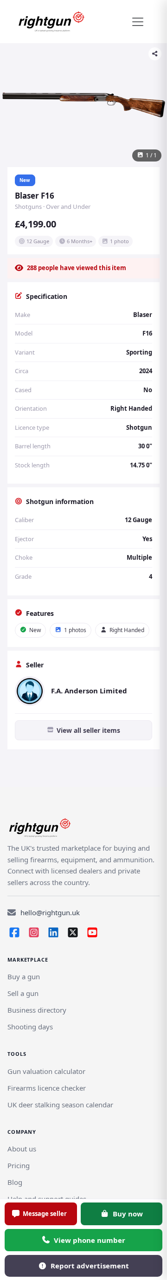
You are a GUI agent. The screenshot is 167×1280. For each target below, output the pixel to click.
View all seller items (88, 730)
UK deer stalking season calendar (60, 1104)
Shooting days (30, 1026)
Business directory (36, 1010)
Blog (14, 1182)
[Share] (154, 53)
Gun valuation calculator (46, 1071)
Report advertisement (90, 1265)
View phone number (89, 1240)
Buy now (128, 1213)
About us (21, 1148)
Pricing (18, 1165)
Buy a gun (23, 976)
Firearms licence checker (46, 1088)
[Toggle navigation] (137, 22)
